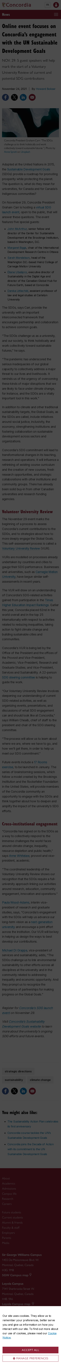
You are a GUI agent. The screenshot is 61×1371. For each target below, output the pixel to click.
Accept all (30, 1350)
